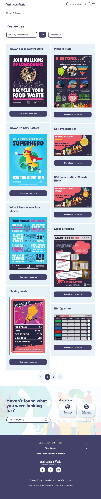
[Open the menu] (93, 4)
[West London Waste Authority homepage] (15, 4)
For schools (56, 34)
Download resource (28, 113)
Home (8, 13)
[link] (42, 469)
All (42, 34)
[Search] (86, 4)
